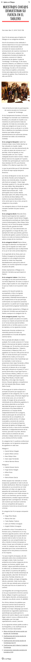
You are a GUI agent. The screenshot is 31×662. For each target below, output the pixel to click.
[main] (15, 13)
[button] (2, 2)
